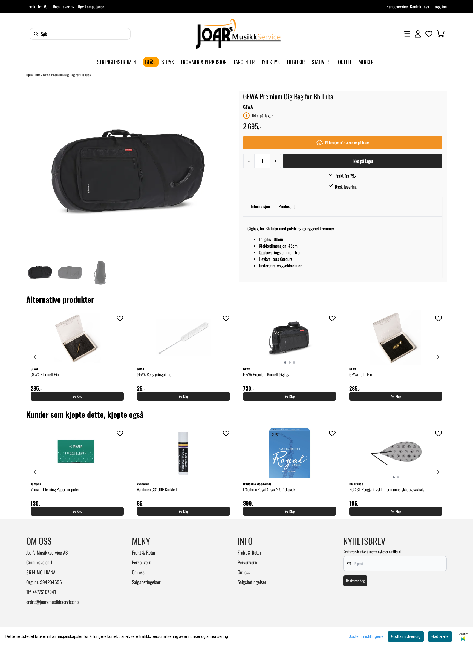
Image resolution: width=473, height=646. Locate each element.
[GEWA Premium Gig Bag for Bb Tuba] (127, 174)
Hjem (29, 75)
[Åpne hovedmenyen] (407, 34)
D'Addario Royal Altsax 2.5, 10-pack (269, 489)
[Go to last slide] (35, 357)
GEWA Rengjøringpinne (154, 374)
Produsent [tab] (287, 206)
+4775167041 (44, 591)
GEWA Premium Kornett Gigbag (266, 374)
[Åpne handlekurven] (440, 34)
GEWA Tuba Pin (360, 374)
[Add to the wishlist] (120, 318)
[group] (77, 357)
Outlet (345, 61)
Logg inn (440, 6)
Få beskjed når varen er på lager (347, 142)
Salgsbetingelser (146, 582)
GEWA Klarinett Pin (45, 374)
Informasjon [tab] (260, 206)
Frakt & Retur (144, 552)
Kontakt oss (419, 6)
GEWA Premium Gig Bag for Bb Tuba (67, 75)
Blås (38, 75)
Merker (366, 61)
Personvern (141, 562)
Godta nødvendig (405, 636)
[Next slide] (438, 357)
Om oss (138, 572)
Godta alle (440, 636)
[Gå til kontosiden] (418, 34)
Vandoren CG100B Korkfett (157, 489)
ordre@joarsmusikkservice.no (52, 601)
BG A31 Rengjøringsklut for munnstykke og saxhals (386, 489)
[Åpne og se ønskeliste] (429, 34)
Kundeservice (397, 6)
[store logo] (238, 34)
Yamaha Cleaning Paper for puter (55, 489)
